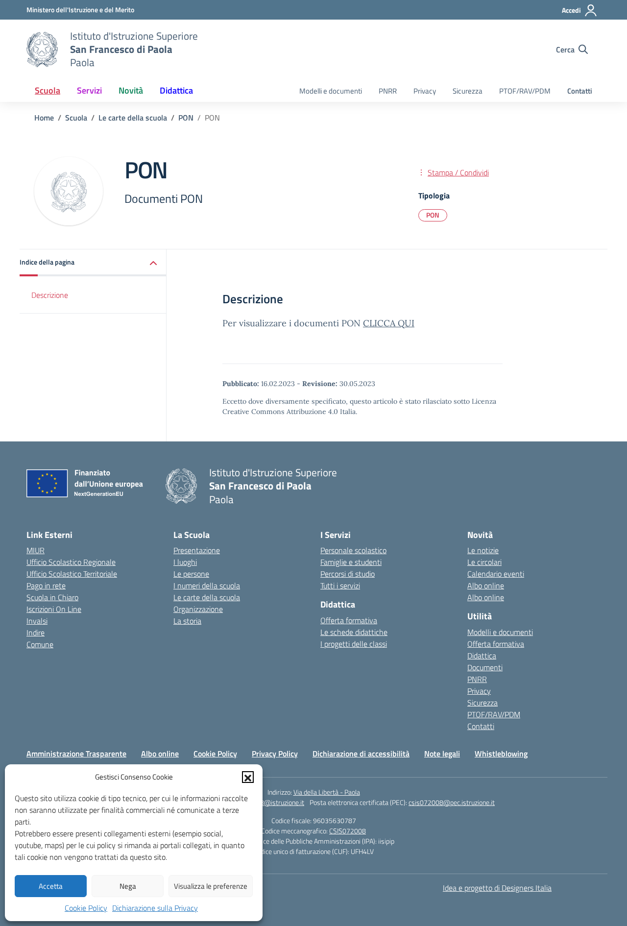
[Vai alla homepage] (42, 49)
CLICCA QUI (388, 323)
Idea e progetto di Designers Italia (497, 888)
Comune (39, 644)
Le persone (191, 574)
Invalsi (37, 621)
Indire (35, 632)
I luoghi (185, 562)
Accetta (51, 886)
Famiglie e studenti (351, 562)
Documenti (485, 667)
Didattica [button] (176, 90)
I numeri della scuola (206, 585)
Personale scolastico (353, 550)
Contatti (579, 91)
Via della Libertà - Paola (326, 792)
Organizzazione (198, 609)
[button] (248, 777)
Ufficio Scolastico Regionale (71, 562)
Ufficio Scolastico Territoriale (71, 574)
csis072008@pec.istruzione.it (452, 802)
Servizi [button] (89, 90)
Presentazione (196, 550)
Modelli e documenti (330, 91)
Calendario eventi (495, 574)
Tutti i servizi (340, 585)
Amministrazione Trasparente (76, 753)
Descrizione (49, 295)
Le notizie (483, 550)
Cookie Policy (86, 908)
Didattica (481, 655)
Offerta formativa (348, 620)
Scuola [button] (47, 90)
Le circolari (484, 562)
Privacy (424, 91)
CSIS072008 (347, 831)
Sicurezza (467, 91)
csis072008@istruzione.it (266, 802)
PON (432, 215)
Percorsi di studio (347, 574)
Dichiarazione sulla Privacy (155, 908)
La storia (187, 621)
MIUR (35, 550)
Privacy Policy (275, 753)
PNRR (388, 91)
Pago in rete (46, 585)
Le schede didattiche (353, 632)
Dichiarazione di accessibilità (361, 753)
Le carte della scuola (206, 597)
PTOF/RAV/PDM (525, 91)
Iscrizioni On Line (53, 609)
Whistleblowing (501, 753)
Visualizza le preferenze (210, 886)
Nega (128, 886)
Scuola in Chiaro (52, 597)
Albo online (485, 585)
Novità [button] (131, 90)
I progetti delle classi (353, 644)
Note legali (442, 753)
